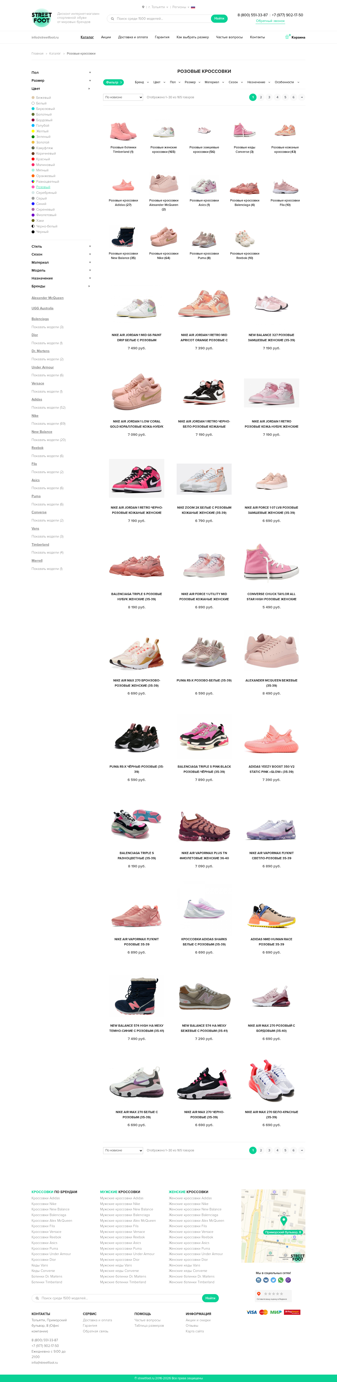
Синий (41, 204)
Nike (35, 416)
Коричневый (46, 153)
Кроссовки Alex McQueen (52, 1221)
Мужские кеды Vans (116, 1265)
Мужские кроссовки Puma (121, 1248)
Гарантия (162, 37)
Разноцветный (47, 182)
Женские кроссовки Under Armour (196, 1254)
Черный (42, 232)
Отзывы (192, 1325)
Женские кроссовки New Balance (195, 1209)
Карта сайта (195, 1331)
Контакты (257, 37)
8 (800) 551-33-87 (253, 15)
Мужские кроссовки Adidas (121, 1198)
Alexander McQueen (48, 298)
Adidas (37, 399)
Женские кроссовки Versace (191, 1232)
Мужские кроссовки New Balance (126, 1209)
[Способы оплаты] (273, 1314)
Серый (41, 198)
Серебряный (46, 193)
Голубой (42, 125)
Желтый (42, 131)
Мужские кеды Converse (119, 1271)
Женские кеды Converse (188, 1271)
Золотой (42, 142)
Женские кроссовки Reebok (191, 1237)
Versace (38, 383)
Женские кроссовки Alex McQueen (196, 1221)
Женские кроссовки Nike (188, 1204)
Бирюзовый (45, 109)
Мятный (42, 170)
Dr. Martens (41, 351)
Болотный (44, 114)
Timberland (40, 544)
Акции (106, 37)
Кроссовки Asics (44, 1243)
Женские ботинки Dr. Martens (191, 1276)
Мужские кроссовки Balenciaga (125, 1215)
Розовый (43, 187)
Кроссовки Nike (44, 1204)
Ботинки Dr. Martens (47, 1276)
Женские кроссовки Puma (189, 1248)
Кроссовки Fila (43, 1226)
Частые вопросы (229, 37)
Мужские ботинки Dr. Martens (123, 1276)
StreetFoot (42, 18)
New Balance (42, 432)
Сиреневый (45, 209)
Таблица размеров (149, 1325)
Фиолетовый (46, 215)
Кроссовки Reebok (46, 1237)
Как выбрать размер (193, 37)
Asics (36, 480)
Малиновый (45, 165)
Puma (36, 496)
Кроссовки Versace (46, 1232)
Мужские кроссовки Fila (119, 1226)
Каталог (87, 37)
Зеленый (43, 137)
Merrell (37, 561)
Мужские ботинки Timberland (123, 1282)
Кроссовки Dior (44, 1260)
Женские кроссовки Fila (188, 1226)
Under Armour (43, 367)
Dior (35, 335)
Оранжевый (46, 176)
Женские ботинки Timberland (191, 1282)
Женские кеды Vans (184, 1265)
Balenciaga (40, 319)
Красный (43, 159)
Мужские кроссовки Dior (119, 1260)
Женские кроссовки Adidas (190, 1198)
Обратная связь (95, 1331)
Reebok (37, 448)
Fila (34, 464)
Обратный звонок (270, 21)
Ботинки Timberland (47, 1282)
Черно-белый (46, 226)
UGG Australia (43, 308)
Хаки (40, 221)
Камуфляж (44, 148)
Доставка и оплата (133, 37)
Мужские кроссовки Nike (120, 1204)
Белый (41, 103)
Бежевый (43, 98)
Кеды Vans (40, 1265)
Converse (39, 512)
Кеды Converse (43, 1271)
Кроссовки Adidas (46, 1198)
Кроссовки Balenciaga (49, 1215)
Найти (219, 18)
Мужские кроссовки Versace (122, 1232)
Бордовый (44, 120)
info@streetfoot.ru (45, 37)
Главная (37, 54)
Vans (35, 528)
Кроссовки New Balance (51, 1209)
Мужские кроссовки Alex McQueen (128, 1221)
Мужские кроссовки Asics (120, 1243)
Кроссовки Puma (45, 1248)
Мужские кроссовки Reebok (122, 1237)
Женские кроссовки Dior (188, 1260)
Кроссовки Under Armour (51, 1254)
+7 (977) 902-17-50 (287, 15)
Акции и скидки (198, 1320)
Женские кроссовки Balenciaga (193, 1215)
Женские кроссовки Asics (189, 1243)
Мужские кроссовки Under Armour (127, 1254)
